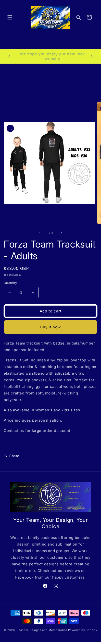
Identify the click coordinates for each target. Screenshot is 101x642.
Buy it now (50, 327)
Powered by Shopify (82, 630)
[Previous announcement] (9, 56)
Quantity (10, 283)
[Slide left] (39, 232)
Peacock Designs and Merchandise (42, 630)
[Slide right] (61, 232)
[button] (9, 17)
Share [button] (14, 456)
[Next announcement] (92, 56)
